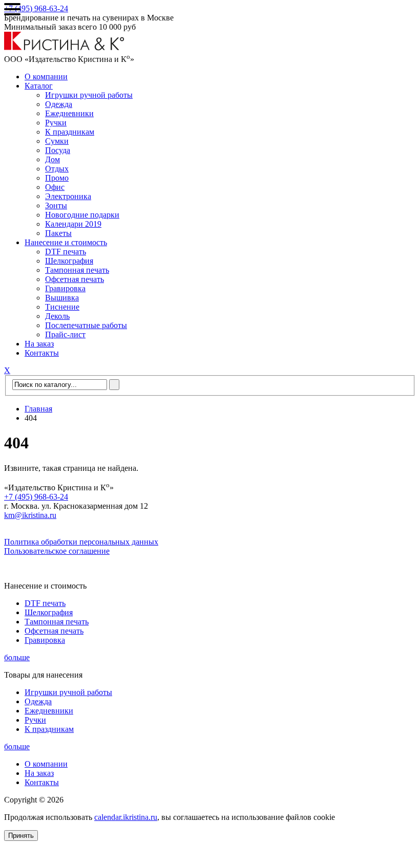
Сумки (57, 141)
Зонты (56, 205)
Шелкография (69, 260)
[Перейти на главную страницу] (64, 48)
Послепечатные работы (86, 325)
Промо (57, 178)
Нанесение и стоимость (66, 242)
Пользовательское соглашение (57, 551)
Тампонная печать (77, 270)
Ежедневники (69, 113)
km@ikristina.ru (30, 515)
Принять (21, 835)
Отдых (57, 168)
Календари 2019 (73, 224)
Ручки (56, 122)
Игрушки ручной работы (89, 95)
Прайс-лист (65, 334)
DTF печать (65, 251)
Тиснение (62, 306)
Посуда (57, 150)
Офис (55, 187)
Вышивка (62, 297)
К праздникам (69, 131)
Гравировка (65, 288)
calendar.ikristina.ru (125, 817)
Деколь (57, 316)
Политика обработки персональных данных (81, 541)
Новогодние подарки (82, 214)
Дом (52, 159)
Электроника (68, 196)
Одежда (58, 104)
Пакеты (58, 233)
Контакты (42, 353)
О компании (46, 76)
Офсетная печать (74, 279)
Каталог (39, 85)
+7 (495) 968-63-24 (36, 8)
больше (17, 657)
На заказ (39, 343)
